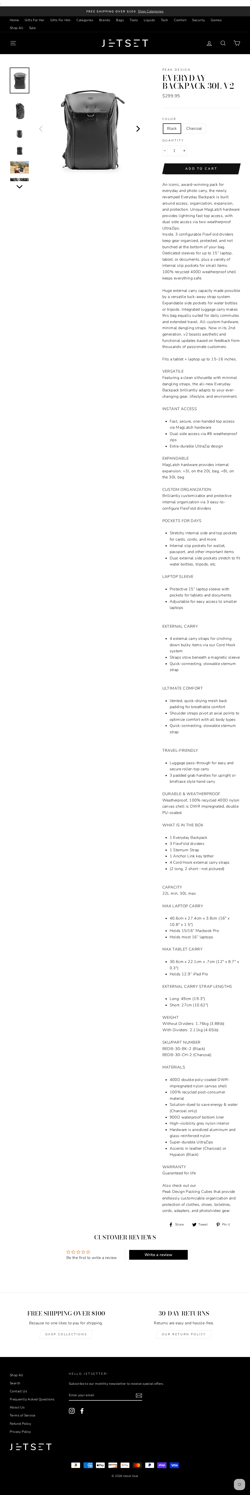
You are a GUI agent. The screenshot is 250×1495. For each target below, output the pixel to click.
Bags (120, 20)
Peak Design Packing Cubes (187, 1191)
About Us (17, 1407)
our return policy (184, 1334)
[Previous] (40, 128)
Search (15, 1383)
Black (172, 128)
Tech (164, 20)
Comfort (180, 20)
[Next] (138, 128)
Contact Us (18, 1391)
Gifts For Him (60, 20)
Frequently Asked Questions (32, 1399)
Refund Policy (20, 1423)
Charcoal (194, 128)
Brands (104, 20)
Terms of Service (22, 1415)
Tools (134, 20)
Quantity (173, 140)
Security (198, 20)
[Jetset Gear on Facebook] (82, 1411)
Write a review (159, 1254)
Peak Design (176, 70)
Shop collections (66, 1334)
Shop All (16, 28)
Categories (84, 20)
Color (169, 119)
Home (14, 20)
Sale (32, 28)
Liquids (149, 20)
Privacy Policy (20, 1431)
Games (216, 20)
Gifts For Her (34, 20)
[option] (125, 11)
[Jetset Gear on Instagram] (72, 1411)
